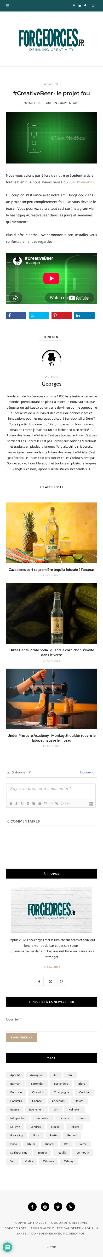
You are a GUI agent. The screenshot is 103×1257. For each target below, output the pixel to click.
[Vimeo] (58, 1206)
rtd (66, 1144)
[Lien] (56, 803)
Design (79, 1101)
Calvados (38, 1092)
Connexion (87, 772)
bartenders (61, 1083)
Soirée (83, 1144)
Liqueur (64, 1118)
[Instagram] (45, 1206)
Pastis (53, 1135)
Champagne (61, 1092)
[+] (68, 803)
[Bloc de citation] (45, 803)
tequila (42, 1152)
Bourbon (16, 1092)
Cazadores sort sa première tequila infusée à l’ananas (52, 569)
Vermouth (82, 1152)
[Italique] (16, 803)
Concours (58, 1101)
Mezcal (55, 1126)
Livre (83, 1118)
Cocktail (84, 1092)
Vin (12, 1161)
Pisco (13, 1144)
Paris (36, 1135)
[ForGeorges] (51, 39)
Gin (56, 1109)
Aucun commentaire (63, 102)
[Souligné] (22, 803)
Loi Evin (15, 1126)
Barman (15, 1083)
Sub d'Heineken (81, 182)
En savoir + (52, 966)
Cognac (37, 1101)
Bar (70, 1075)
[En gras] (10, 803)
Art (55, 1075)
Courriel (13, 1019)
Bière (81, 1083)
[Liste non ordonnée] (39, 803)
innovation (42, 1118)
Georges (52, 383)
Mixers (74, 1126)
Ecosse (14, 1109)
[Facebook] (32, 1206)
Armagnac (36, 1075)
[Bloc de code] (51, 803)
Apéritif (15, 1075)
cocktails (16, 1101)
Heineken (50, 336)
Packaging (16, 1135)
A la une (51, 83)
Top (53, 1247)
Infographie (17, 1118)
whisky (69, 1161)
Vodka (29, 1161)
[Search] (93, 5)
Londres (35, 1126)
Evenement (36, 1109)
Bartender (37, 1083)
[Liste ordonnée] (33, 803)
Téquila (61, 1152)
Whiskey (48, 1161)
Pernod (72, 1135)
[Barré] (28, 803)
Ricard (49, 1144)
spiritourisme (18, 1152)
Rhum (31, 1144)
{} (62, 803)
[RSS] (70, 1206)
